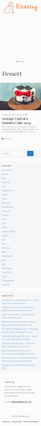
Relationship (7, 256)
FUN (4, 223)
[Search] (30, 153)
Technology (6, 268)
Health (4, 227)
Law (3, 239)
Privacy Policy (17, 422)
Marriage (6, 248)
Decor (4, 199)
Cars (4, 186)
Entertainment (8, 207)
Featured (5, 211)
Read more (32, 132)
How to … (6, 235)
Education (6, 203)
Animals (5, 174)
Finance (8, 138)
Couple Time (7, 190)
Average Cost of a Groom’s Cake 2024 (16, 120)
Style (4, 264)
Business (5, 182)
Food (4, 219)
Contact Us (6, 422)
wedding (5, 284)
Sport (4, 260)
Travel (4, 276)
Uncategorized (8, 280)
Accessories (7, 170)
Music (4, 252)
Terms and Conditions (31, 422)
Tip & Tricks (6, 272)
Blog (4, 178)
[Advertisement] (20, 36)
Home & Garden (8, 231)
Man (3, 244)
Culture (5, 194)
